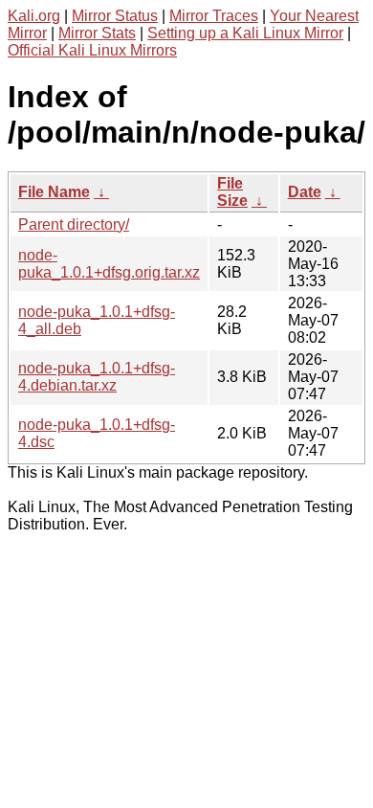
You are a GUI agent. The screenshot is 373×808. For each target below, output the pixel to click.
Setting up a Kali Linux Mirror (245, 33)
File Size (232, 192)
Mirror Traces (213, 16)
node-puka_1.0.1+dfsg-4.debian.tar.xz (96, 376)
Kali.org (34, 16)
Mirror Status (115, 16)
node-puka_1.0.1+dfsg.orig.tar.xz (109, 264)
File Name (54, 192)
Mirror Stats (97, 33)
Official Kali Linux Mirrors (92, 50)
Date (304, 192)
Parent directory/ (73, 224)
